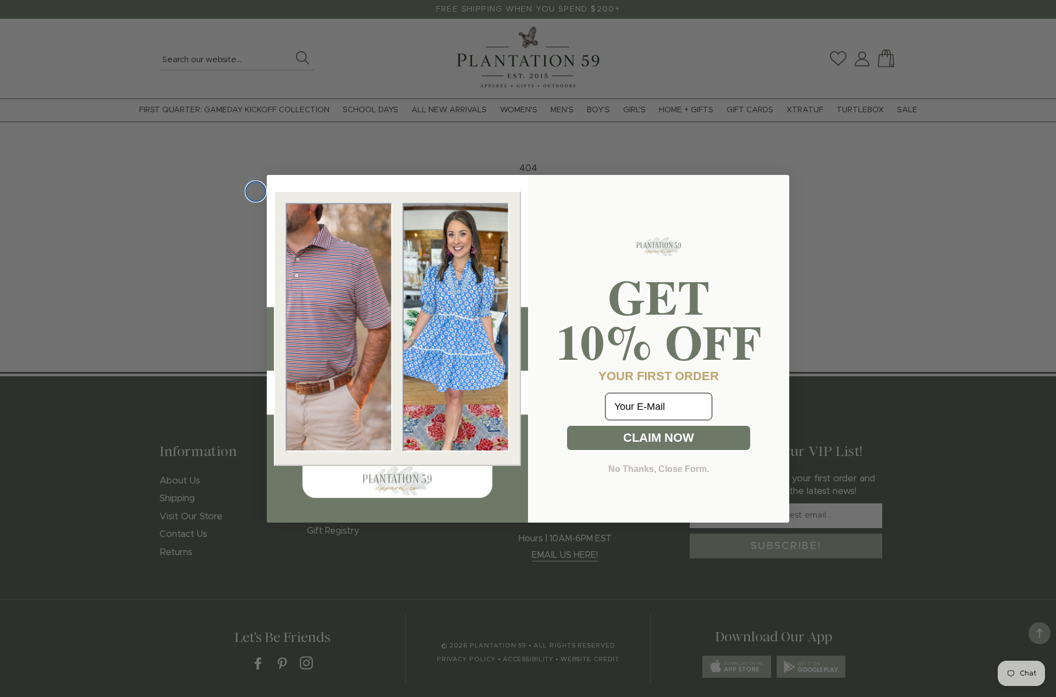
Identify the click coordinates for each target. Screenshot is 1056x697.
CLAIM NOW (658, 437)
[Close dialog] (256, 191)
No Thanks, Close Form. (658, 469)
